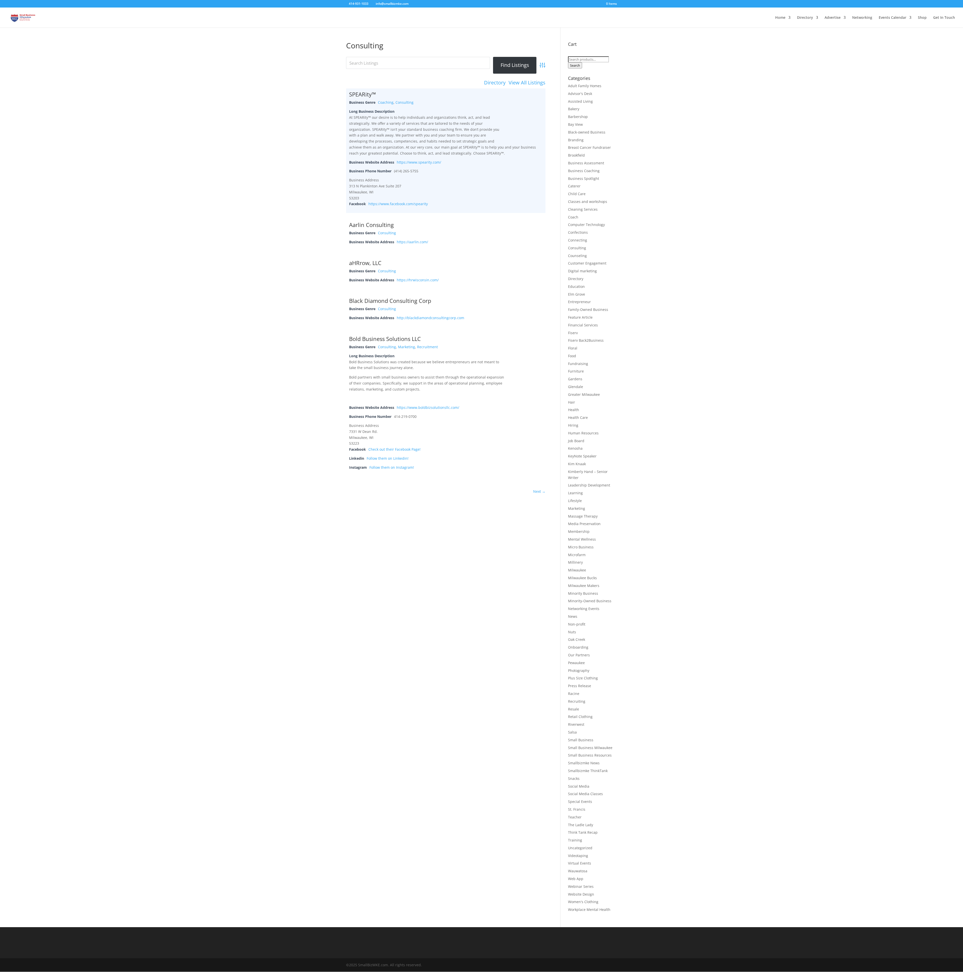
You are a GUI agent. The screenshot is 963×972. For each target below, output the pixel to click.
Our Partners (579, 655)
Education (576, 286)
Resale (573, 709)
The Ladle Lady (580, 824)
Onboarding (578, 647)
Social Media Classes (585, 793)
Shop (922, 18)
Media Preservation (584, 523)
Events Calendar (892, 18)
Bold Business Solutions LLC (385, 338)
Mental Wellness (582, 539)
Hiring (573, 425)
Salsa (572, 732)
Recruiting (576, 701)
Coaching (385, 102)
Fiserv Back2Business (586, 340)
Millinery (575, 562)
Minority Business (583, 593)
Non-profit (576, 624)
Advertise (833, 18)
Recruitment (427, 346)
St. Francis (576, 809)
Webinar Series (581, 886)
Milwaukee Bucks (582, 577)
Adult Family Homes (584, 85)
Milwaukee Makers (583, 585)
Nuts (572, 632)
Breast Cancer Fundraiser (589, 147)
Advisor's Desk (580, 93)
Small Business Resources (590, 755)
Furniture (576, 371)
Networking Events (583, 608)
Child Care (577, 193)
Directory (805, 18)
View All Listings (527, 83)
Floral (572, 348)
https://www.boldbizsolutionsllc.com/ (428, 407)
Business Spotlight (583, 178)
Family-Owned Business (588, 309)
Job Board (576, 440)
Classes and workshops (587, 201)
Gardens (575, 379)
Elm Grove (576, 294)
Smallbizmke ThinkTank (588, 770)
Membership (579, 531)
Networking (862, 18)
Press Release (579, 685)
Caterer (574, 186)
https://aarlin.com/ (412, 241)
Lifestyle (575, 500)
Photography (578, 670)
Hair (571, 402)
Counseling (577, 255)
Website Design (581, 894)
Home (780, 18)
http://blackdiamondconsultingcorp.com (430, 317)
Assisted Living (580, 101)
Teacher (575, 817)
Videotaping (578, 855)
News (572, 616)
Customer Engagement (587, 263)
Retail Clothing (580, 716)
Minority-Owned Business (589, 600)
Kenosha (575, 448)
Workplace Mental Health (589, 909)
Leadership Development (589, 485)
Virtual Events (579, 863)
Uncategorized (580, 847)
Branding (576, 140)
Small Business (580, 740)
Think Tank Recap (583, 832)
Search (575, 65)
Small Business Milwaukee (590, 747)
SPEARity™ (362, 94)
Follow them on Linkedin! (388, 458)
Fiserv (573, 332)
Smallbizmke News (584, 763)
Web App (575, 878)
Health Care (578, 417)
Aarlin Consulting (371, 224)
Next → (539, 491)
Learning (575, 493)
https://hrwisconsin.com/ (418, 280)
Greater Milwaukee (584, 394)
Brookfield (576, 155)
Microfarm (577, 554)
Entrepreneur (579, 301)
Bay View (575, 124)
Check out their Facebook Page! (394, 449)
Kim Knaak (577, 463)
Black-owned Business (586, 132)
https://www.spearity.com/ (419, 162)
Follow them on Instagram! (391, 467)
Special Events (580, 801)
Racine (573, 693)
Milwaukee (577, 570)
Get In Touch (944, 18)
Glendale (575, 386)
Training (575, 840)
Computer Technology (586, 224)
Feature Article (580, 317)
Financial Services (583, 325)
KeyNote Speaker (582, 456)
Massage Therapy (583, 516)
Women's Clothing (583, 901)
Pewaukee (576, 662)
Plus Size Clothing (583, 678)
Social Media (578, 786)
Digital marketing (582, 271)
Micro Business (581, 547)
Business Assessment (586, 163)
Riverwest (576, 724)
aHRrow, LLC (365, 263)
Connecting (577, 240)
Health (573, 409)
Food (572, 355)
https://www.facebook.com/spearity (398, 203)
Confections (578, 232)
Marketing (406, 346)
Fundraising (578, 363)
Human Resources (583, 433)
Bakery (573, 108)
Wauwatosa (577, 871)
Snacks (574, 778)
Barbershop (578, 116)
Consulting (404, 102)
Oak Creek (576, 639)
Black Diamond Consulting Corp (390, 300)
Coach (573, 217)
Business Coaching (584, 170)
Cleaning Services (583, 209)
